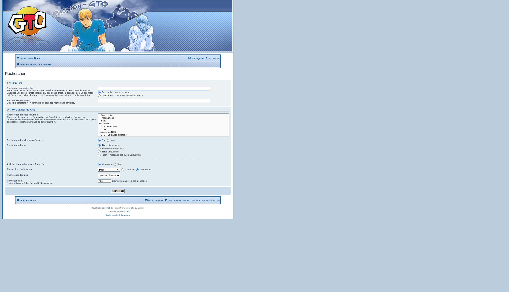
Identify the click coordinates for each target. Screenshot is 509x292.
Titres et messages (110, 145)
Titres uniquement (110, 151)
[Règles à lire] (163, 115)
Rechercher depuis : (17, 175)
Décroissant (145, 169)
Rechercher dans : (16, 145)
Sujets (120, 164)
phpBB (109, 208)
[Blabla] (163, 120)
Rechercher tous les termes (115, 92)
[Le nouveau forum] (163, 126)
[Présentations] (163, 118)
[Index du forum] (77, 25)
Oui (103, 140)
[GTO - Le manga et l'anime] (163, 135)
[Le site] (163, 129)
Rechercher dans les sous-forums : (25, 140)
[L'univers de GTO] (163, 132)
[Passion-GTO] (163, 123)
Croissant (129, 169)
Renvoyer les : (14, 180)
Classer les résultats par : (20, 169)
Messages (106, 164)
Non (112, 140)
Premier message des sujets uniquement (121, 155)
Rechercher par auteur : (19, 100)
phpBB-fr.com (123, 211)
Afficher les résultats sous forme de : (26, 164)
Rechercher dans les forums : (22, 115)
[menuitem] (38, 58)
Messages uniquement (112, 148)
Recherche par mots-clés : (20, 88)
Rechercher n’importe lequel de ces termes (122, 95)
